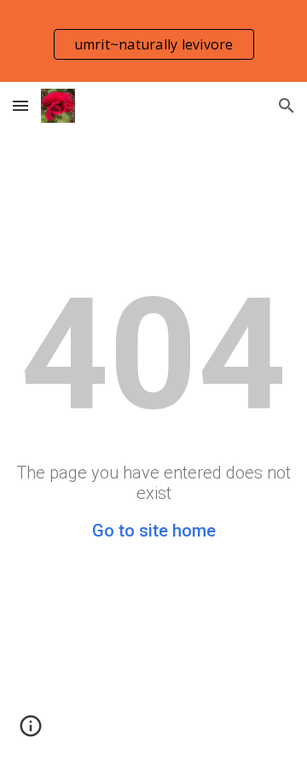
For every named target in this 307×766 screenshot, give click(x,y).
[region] (153, 41)
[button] (20, 105)
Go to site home (154, 530)
